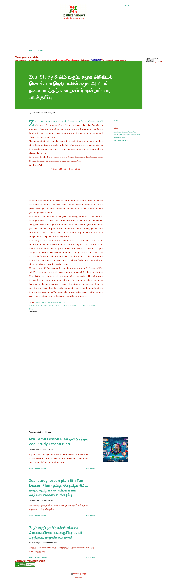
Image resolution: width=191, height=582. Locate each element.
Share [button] (116, 121)
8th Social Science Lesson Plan (65, 169)
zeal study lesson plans (121, 140)
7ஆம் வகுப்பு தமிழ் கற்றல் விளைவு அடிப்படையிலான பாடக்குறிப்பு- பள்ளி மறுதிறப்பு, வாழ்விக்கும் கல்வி (55, 532)
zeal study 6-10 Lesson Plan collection (125, 132)
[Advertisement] (79, 34)
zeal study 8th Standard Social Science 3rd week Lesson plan (127, 136)
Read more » (90, 468)
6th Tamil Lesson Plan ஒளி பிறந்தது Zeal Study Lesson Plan (58, 441)
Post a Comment (41, 468)
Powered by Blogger (80, 574)
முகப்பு (30, 50)
